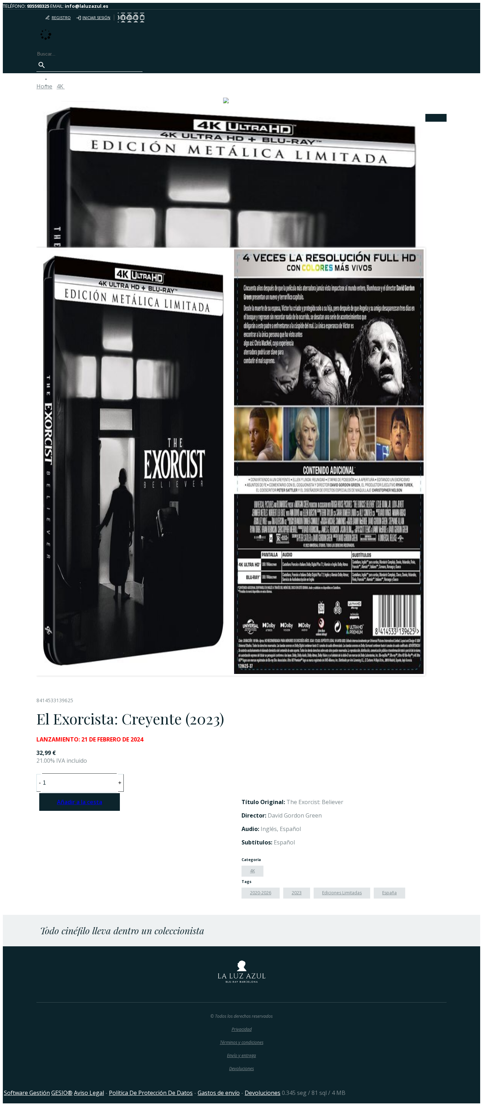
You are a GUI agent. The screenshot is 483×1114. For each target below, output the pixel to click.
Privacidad (242, 1029)
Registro (61, 17)
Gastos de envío (219, 1093)
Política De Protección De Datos (151, 1093)
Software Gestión (27, 1093)
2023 (297, 893)
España (389, 893)
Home (44, 86)
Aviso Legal (89, 1093)
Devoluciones (241, 1069)
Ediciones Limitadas (342, 893)
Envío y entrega (241, 1055)
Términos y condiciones (241, 1042)
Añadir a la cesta (79, 802)
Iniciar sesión (96, 17)
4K (252, 871)
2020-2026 (260, 893)
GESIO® (61, 1093)
